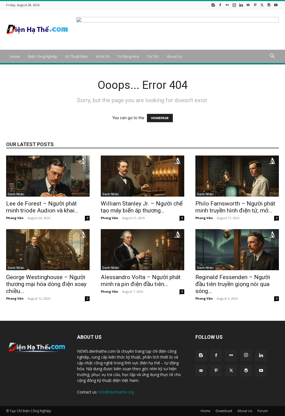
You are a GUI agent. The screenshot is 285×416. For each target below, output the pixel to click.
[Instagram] (234, 5)
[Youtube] (276, 5)
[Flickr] (227, 5)
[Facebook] (220, 5)
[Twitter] (262, 5)
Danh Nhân (16, 194)
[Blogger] (213, 5)
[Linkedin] (241, 5)
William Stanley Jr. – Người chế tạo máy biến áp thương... (142, 207)
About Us (174, 56)
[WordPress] (269, 5)
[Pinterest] (255, 5)
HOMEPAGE (160, 118)
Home (15, 56)
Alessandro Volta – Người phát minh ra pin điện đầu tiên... (141, 280)
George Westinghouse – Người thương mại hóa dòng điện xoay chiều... (46, 284)
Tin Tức (153, 56)
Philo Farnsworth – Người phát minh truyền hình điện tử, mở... (235, 207)
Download (224, 411)
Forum (262, 411)
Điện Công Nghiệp (42, 56)
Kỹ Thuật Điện (76, 56)
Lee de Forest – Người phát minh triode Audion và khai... (42, 207)
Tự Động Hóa (128, 56)
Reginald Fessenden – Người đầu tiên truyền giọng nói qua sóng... (232, 284)
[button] (272, 56)
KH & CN (102, 56)
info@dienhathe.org (116, 392)
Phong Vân (15, 218)
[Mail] (248, 5)
